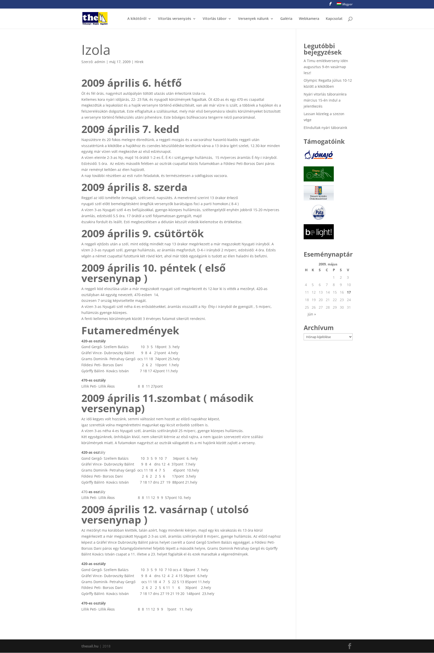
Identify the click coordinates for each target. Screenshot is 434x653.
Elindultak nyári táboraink (325, 127)
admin (99, 61)
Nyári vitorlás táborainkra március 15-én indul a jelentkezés (325, 100)
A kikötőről (136, 19)
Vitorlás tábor (215, 19)
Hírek (139, 61)
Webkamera (309, 19)
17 (349, 292)
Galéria (286, 19)
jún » (312, 314)
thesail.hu (89, 646)
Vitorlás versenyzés (174, 19)
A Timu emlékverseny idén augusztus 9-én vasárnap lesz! (326, 66)
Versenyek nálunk (253, 19)
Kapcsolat (334, 19)
